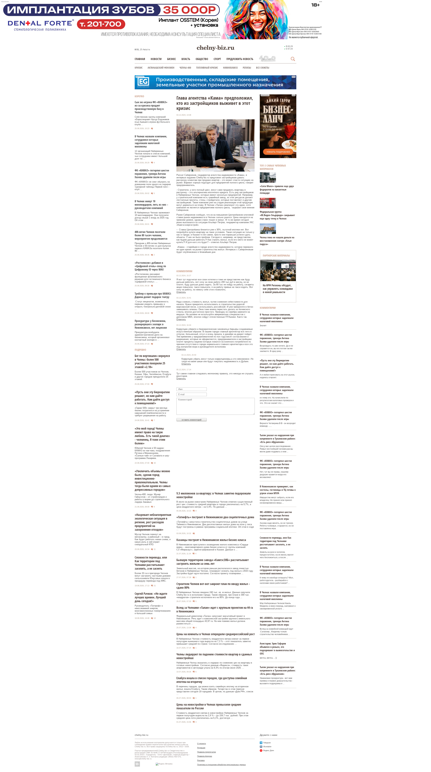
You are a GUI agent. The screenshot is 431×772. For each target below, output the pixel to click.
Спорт (217, 59)
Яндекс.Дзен (268, 750)
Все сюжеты (262, 67)
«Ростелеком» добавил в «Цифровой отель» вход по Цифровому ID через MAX (150, 266)
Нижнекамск (230, 67)
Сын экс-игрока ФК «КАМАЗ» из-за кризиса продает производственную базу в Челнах (151, 107)
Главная (140, 59)
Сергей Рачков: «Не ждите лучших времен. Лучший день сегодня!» (151, 597)
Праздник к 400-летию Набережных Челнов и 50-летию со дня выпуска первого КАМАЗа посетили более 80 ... (153, 247)
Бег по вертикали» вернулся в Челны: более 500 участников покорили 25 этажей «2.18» (152, 361)
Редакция (201, 748)
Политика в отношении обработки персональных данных (221, 765)
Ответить (181, 292)
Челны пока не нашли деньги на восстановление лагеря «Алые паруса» (277, 241)
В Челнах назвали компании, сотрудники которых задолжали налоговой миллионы (151, 141)
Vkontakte (267, 747)
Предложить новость (239, 59)
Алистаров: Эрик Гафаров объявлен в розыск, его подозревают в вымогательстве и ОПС (277, 648)
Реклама (201, 760)
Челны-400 (185, 67)
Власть (185, 59)
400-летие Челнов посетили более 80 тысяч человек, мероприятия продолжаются (151, 235)
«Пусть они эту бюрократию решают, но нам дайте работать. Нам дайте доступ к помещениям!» (152, 397)
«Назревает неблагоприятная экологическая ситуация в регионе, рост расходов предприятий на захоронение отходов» (153, 522)
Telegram (267, 743)
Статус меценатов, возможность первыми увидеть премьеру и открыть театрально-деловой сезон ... (153, 305)
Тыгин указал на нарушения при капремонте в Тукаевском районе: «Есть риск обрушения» (277, 438)
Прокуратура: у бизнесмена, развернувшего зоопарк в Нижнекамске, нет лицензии (151, 324)
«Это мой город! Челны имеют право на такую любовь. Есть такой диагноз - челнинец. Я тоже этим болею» (152, 435)
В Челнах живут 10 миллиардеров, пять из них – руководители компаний (151, 204)
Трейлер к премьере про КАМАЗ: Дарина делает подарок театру (153, 295)
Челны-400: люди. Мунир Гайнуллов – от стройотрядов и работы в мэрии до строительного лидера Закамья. (152, 498)
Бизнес (171, 59)
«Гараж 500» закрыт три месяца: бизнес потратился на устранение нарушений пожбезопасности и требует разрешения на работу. (152, 412)
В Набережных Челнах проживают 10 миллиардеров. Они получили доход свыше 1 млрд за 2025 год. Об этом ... (152, 216)
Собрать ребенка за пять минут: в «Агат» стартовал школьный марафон (278, 288)
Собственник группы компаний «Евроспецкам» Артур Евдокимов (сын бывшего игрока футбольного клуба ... (152, 121)
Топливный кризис (207, 67)
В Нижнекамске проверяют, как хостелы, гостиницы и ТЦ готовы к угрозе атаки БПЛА (278, 490)
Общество (202, 59)
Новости (156, 59)
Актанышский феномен (161, 67)
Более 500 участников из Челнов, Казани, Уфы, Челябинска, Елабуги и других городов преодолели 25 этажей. (153, 375)
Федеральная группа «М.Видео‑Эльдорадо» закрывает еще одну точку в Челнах (277, 215)
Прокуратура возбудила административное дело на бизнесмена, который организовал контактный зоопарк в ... (152, 336)
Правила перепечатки (206, 752)
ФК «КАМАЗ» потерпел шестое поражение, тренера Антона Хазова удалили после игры (152, 174)
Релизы (247, 67)
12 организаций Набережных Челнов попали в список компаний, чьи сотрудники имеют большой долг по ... (153, 155)
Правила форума (204, 756)
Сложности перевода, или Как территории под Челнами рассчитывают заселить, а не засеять (151, 562)
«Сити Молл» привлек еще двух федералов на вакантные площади (277, 189)
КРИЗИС (139, 67)
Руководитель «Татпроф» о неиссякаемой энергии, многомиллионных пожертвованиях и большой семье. (153, 609)
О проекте (201, 744)
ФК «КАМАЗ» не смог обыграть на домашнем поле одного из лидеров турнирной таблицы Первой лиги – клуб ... (153, 185)
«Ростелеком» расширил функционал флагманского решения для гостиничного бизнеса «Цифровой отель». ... (153, 278)
